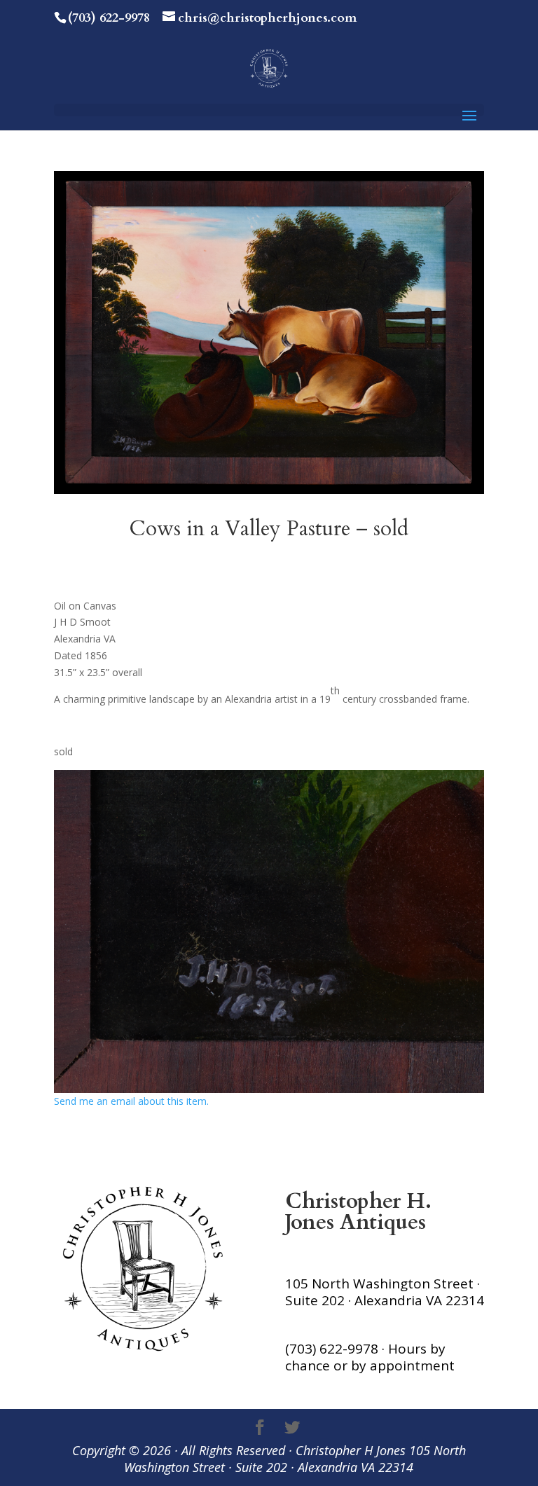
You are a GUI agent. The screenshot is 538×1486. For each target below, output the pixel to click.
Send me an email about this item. (131, 1101)
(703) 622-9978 (109, 18)
